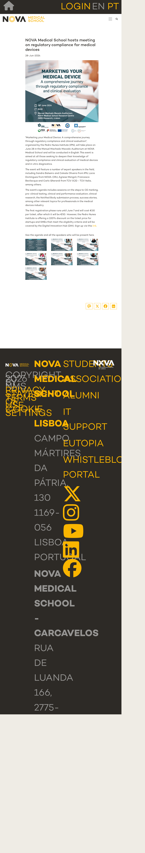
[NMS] (24, 19)
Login (76, 7)
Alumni (81, 396)
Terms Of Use (21, 402)
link (94, 226)
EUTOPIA (83, 444)
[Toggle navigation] (110, 19)
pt (113, 7)
